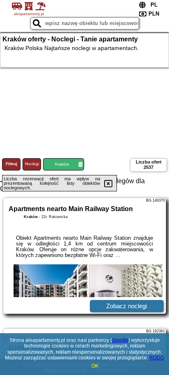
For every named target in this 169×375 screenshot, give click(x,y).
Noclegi (32, 163)
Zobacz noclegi (126, 305)
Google (120, 340)
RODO (156, 358)
